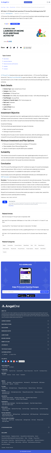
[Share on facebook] (17, 47)
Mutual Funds (13, 248)
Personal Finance (21, 248)
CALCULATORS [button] (5, 327)
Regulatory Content (15, 436)
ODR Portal (24, 442)
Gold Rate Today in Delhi (19, 397)
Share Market (43, 248)
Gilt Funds (34, 419)
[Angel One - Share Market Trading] (5, 2)
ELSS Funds (4, 419)
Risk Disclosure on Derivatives (34, 442)
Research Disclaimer (6, 436)
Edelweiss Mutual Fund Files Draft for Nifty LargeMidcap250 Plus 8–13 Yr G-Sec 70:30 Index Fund (25, 229)
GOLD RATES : (4, 396)
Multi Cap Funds (5, 421)
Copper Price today (6, 408)
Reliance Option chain (39, 392)
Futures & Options (18, 245)
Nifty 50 (4, 382)
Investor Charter (30, 440)
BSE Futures (39, 388)
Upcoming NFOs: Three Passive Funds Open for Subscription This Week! (19, 226)
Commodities (10, 245)
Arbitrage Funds (27, 419)
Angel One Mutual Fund (6, 414)
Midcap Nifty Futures (22, 388)
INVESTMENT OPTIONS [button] (6, 324)
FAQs (26, 438)
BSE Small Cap (5, 383)
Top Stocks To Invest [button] (7, 349)
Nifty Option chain (6, 392)
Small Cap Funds (18, 419)
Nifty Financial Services (18, 382)
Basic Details (6, 58)
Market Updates (6, 248)
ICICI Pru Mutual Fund (44, 414)
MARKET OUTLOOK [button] (6, 341)
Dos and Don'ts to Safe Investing (27, 436)
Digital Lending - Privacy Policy (8, 440)
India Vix (11, 383)
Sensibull (4, 374)
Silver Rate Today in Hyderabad (8, 403)
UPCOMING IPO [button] (5, 345)
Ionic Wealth (11, 366)
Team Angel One (9, 13)
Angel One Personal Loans (20, 440)
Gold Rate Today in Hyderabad (8, 399)
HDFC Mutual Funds (34, 414)
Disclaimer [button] (4, 432)
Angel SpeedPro (20, 370)
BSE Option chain (5, 393)
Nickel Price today (34, 408)
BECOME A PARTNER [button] (6, 338)
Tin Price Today (5, 410)
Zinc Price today (25, 408)
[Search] (47, 2)
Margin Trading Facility (28, 370)
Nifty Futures (5, 388)
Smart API (36, 370)
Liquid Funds (11, 419)
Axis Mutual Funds (25, 414)
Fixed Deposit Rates (43, 370)
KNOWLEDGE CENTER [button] (6, 330)
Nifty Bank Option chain (16, 392)
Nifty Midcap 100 (34, 382)
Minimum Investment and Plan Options (11, 63)
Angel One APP (5, 370)
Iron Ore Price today (44, 408)
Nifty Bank (9, 382)
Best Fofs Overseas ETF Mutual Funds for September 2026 (16, 216)
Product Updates (29, 248)
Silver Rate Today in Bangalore (22, 403)
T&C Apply (30, 438)
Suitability (6, 66)
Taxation (4, 251)
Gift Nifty (16, 383)
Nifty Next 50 (27, 382)
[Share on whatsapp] (10, 47)
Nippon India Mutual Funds (7, 415)
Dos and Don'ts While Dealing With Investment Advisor (13, 438)
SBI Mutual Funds (16, 414)
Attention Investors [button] (7, 427)
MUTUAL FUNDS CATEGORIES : (8, 418)
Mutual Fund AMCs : (6, 412)
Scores (36, 436)
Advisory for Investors (39, 440)
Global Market (26, 245)
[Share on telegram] (7, 47)
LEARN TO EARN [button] (5, 335)
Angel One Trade (12, 370)
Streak (13, 374)
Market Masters (41, 245)
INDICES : (4, 381)
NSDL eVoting (18, 442)
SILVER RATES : (5, 401)
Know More (11, 205)
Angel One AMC (5, 366)
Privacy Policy (36, 438)
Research (36, 248)
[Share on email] (21, 47)
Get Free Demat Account (25, 451)
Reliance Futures (32, 388)
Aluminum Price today (16, 408)
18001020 (5, 354)
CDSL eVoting (11, 442)
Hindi (32, 245)
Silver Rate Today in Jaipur (7, 404)
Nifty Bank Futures (13, 388)
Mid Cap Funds (40, 419)
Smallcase (9, 374)
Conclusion (6, 68)
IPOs (35, 245)
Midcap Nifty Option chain (28, 392)
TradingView (22, 374)
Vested (17, 374)
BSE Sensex (41, 382)
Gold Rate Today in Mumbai (7, 397)
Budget (4, 245)
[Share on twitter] (14, 47)
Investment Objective (8, 61)
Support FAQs (13, 354)
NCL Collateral (4, 442)
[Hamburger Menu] (49, 2)
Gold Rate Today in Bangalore (22, 399)
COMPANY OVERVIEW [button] (6, 320)
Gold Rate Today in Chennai (31, 397)
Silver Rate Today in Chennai (36, 403)
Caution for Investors (6, 444)
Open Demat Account (28, 2)
